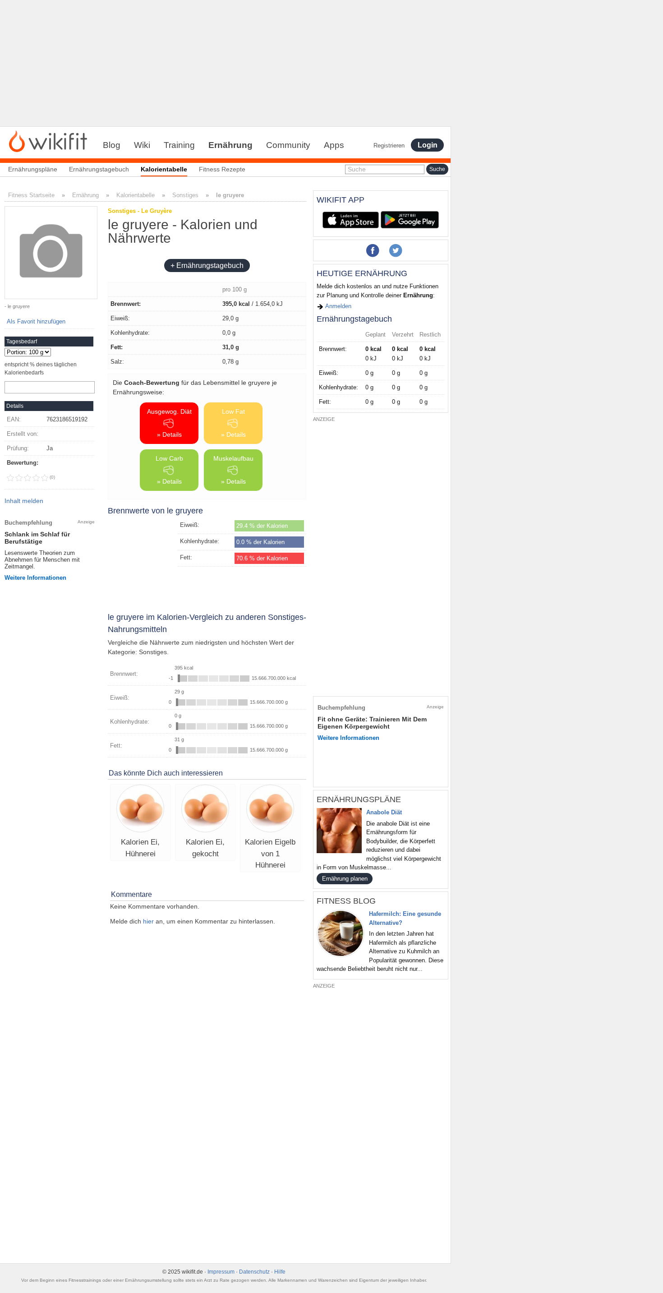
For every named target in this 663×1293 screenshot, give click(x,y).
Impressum (221, 1272)
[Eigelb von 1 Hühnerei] (270, 809)
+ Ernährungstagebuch (207, 265)
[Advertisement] (225, 63)
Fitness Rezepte (222, 169)
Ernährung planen (345, 878)
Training (179, 145)
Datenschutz (254, 1272)
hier (148, 921)
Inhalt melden (24, 500)
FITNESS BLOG (346, 900)
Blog (111, 145)
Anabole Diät (384, 812)
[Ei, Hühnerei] (140, 809)
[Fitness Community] (48, 140)
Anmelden (337, 306)
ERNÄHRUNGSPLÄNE (359, 799)
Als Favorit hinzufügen (36, 321)
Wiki (142, 145)
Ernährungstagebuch (99, 169)
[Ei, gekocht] (205, 809)
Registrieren (389, 145)
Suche (357, 169)
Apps (334, 145)
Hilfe (279, 1272)
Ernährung (230, 145)
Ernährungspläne (32, 169)
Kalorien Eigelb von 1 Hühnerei (270, 853)
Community (288, 145)
